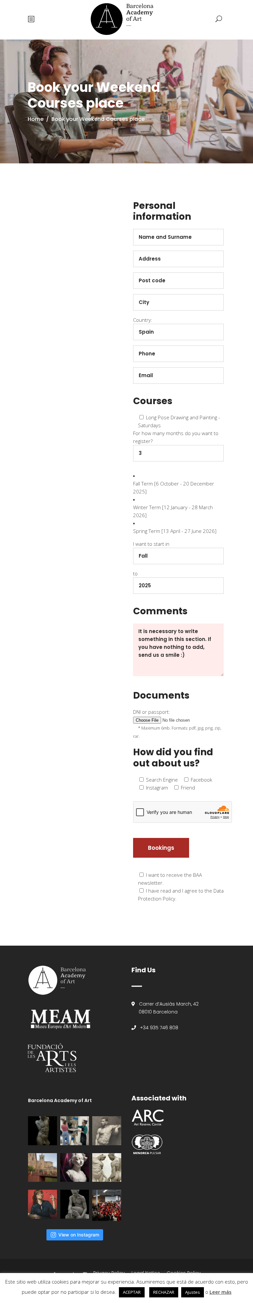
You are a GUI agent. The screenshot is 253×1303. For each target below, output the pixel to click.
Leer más (221, 1292)
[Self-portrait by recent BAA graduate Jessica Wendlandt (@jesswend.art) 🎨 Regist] (42, 1204)
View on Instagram (78, 1234)
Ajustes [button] (192, 1292)
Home (35, 119)
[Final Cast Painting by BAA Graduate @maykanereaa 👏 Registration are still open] (74, 1167)
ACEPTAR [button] (132, 1292)
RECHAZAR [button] (163, 1292)
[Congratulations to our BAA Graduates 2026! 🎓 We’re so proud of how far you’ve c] (106, 1205)
